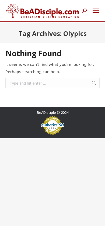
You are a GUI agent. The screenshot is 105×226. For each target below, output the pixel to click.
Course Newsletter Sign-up (51, 215)
